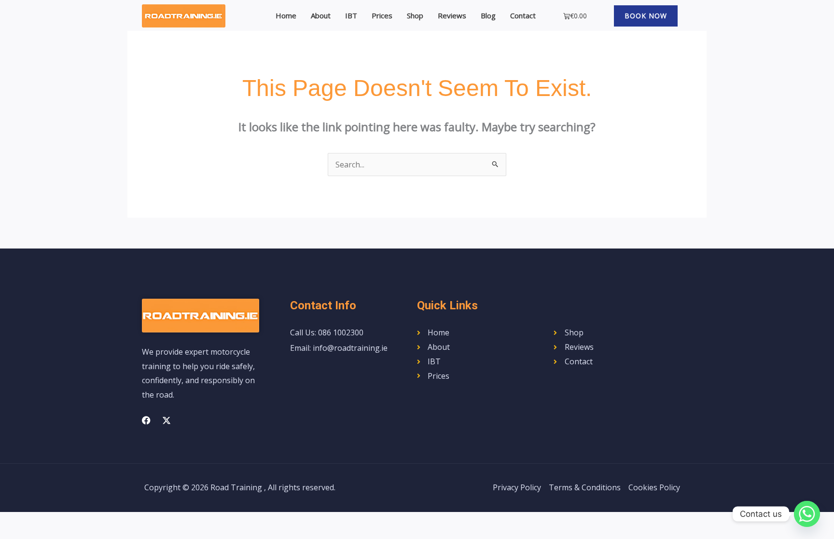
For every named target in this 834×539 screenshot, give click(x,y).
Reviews (452, 15)
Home (286, 15)
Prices (382, 15)
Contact (523, 15)
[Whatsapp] (807, 514)
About (321, 15)
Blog (488, 15)
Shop (415, 15)
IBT (351, 15)
